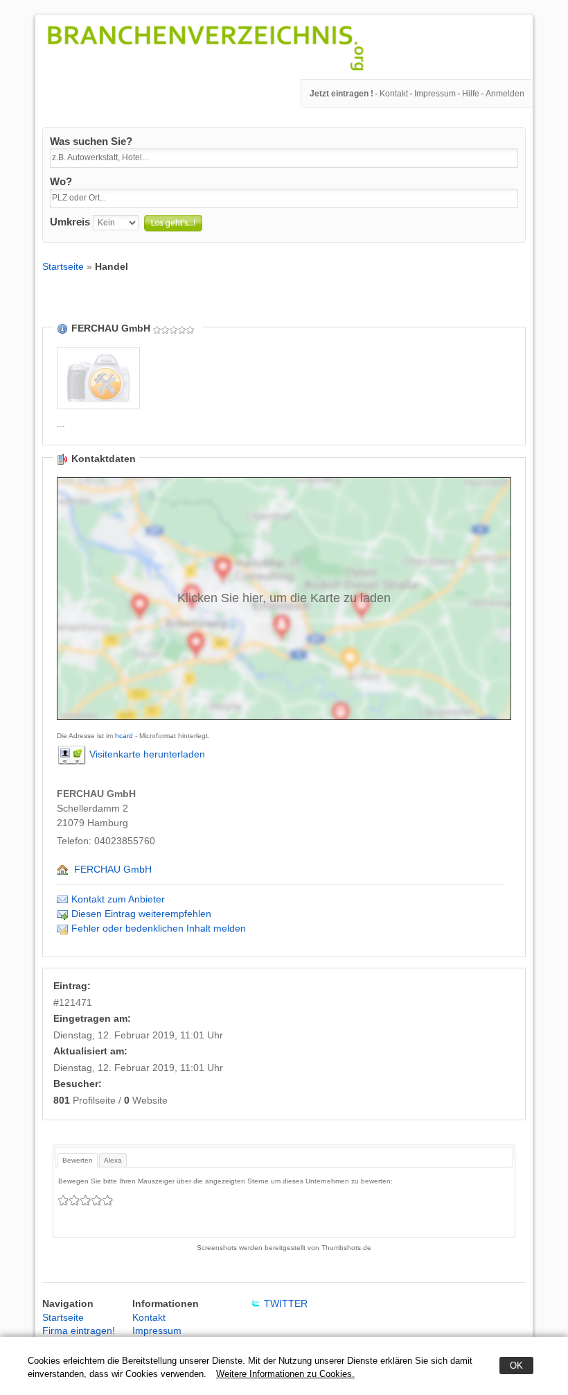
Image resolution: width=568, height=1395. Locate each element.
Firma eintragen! (78, 1330)
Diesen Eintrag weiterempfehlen (141, 913)
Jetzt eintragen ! (341, 94)
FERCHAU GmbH (113, 869)
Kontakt (394, 94)
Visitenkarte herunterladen (147, 754)
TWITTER (286, 1303)
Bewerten (77, 1160)
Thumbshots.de (346, 1247)
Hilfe (470, 94)
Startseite (63, 266)
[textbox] (284, 158)
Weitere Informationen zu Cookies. (285, 1374)
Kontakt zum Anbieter (118, 899)
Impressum (435, 94)
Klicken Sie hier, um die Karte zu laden (284, 598)
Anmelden (505, 94)
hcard (124, 735)
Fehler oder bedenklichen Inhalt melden (158, 928)
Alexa (113, 1160)
